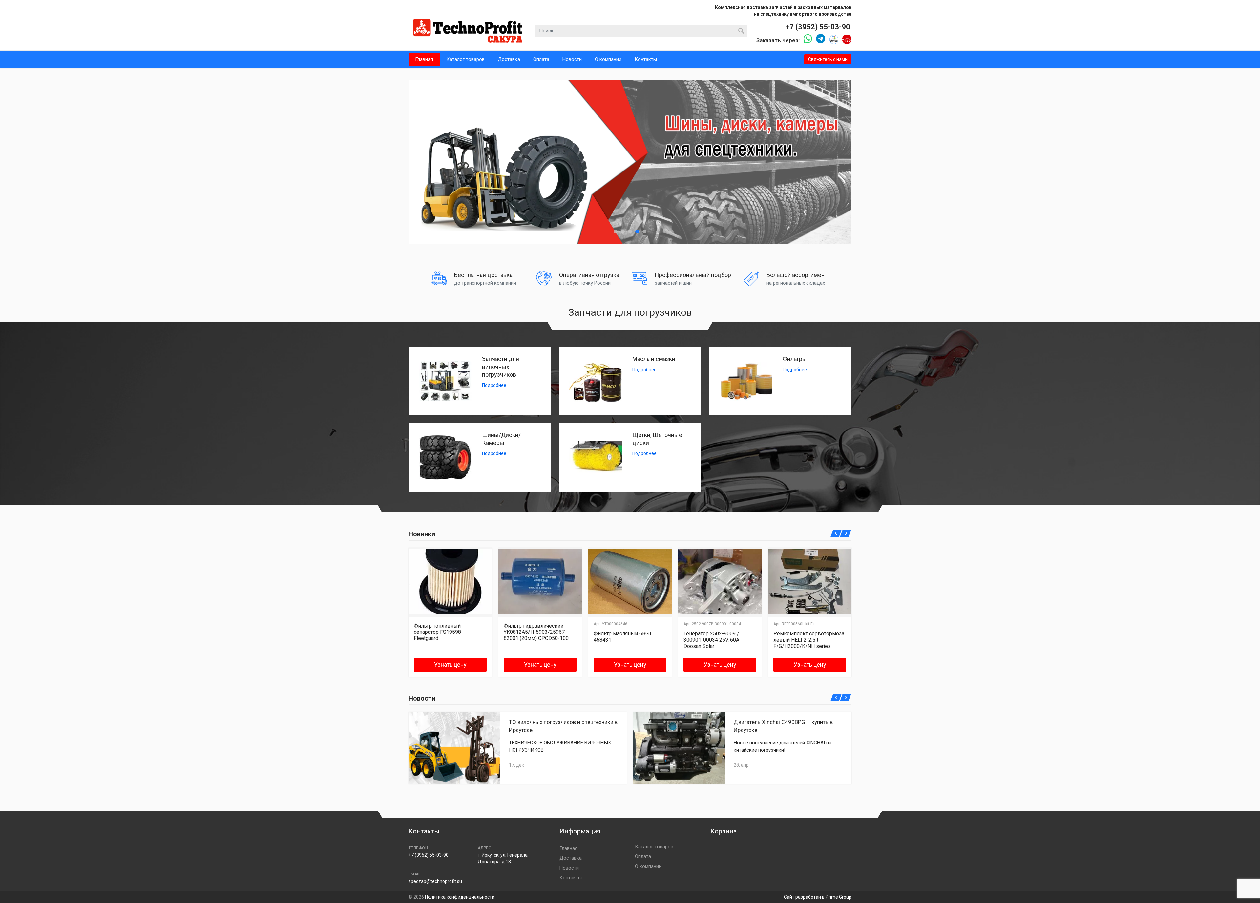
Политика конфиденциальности (459, 897)
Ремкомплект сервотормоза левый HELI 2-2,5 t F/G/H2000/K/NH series (808, 640)
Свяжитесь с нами (828, 59)
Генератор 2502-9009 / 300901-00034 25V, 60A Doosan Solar (711, 640)
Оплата (541, 59)
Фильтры (795, 358)
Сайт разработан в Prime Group (817, 897)
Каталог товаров (465, 59)
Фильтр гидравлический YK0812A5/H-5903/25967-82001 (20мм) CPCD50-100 (536, 632)
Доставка (509, 59)
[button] (615, 231)
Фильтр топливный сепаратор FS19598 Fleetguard (437, 632)
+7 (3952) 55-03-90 (817, 27)
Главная (424, 59)
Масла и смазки (653, 358)
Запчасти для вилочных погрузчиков (500, 366)
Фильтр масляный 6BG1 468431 (623, 637)
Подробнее (494, 385)
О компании (608, 59)
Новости (572, 59)
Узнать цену (450, 664)
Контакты (646, 59)
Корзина (723, 831)
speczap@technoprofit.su (435, 881)
